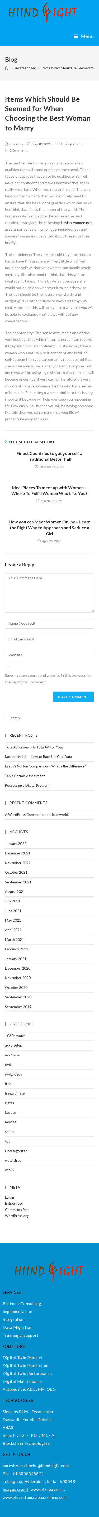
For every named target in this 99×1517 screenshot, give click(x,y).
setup (9, 1132)
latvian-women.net (76, 222)
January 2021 (15, 959)
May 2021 (13, 920)
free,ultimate (15, 1093)
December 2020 (17, 968)
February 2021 (16, 949)
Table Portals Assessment (25, 776)
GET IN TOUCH (16, 1454)
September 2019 (18, 1007)
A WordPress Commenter (25, 815)
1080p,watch (15, 1036)
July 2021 (12, 901)
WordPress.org (17, 1216)
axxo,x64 (12, 1055)
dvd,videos (13, 1074)
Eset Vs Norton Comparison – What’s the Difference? (45, 766)
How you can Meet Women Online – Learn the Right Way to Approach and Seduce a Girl (50, 527)
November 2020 (18, 978)
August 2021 (15, 891)
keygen (10, 1112)
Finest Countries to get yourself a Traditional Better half (49, 456)
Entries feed (14, 1203)
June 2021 (13, 911)
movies (10, 1122)
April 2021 (13, 930)
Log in (9, 1197)
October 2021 (16, 872)
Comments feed (17, 1210)
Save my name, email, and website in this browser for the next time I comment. (48, 678)
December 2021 (17, 853)
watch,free (13, 1160)
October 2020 (16, 987)
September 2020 (18, 997)
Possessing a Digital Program (27, 785)
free (8, 1084)
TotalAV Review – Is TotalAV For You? (34, 747)
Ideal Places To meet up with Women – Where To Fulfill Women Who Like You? (49, 490)
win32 (10, 1170)
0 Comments (19, 150)
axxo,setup (13, 1045)
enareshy (16, 144)
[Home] (6, 68)
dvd (8, 1064)
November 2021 (18, 863)
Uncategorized (70, 144)
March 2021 (14, 939)
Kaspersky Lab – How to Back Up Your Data (38, 757)
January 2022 (15, 844)
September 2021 (18, 882)
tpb (8, 1141)
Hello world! (59, 815)
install (9, 1103)
